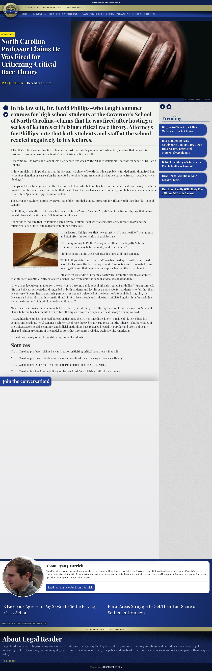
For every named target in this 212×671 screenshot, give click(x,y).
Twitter (114, 2)
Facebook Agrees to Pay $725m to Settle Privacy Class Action (50, 609)
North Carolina (39, 623)
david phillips (13, 623)
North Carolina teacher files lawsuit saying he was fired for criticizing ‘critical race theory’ (65, 371)
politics (45, 623)
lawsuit (34, 623)
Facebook (103, 2)
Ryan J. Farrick (12, 83)
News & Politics (129, 14)
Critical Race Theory (6, 623)
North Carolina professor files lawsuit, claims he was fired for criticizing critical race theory (66, 358)
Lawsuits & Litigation (97, 14)
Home (26, 14)
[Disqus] (79, 429)
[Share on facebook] (5, 108)
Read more (9, 660)
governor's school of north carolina (24, 623)
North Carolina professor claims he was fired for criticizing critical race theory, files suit (64, 351)
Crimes (149, 14)
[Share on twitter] (5, 114)
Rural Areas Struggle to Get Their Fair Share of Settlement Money (152, 609)
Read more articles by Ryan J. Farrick (70, 587)
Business (39, 14)
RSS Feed (94, 2)
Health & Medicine (63, 14)
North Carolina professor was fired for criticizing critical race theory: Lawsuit (58, 364)
